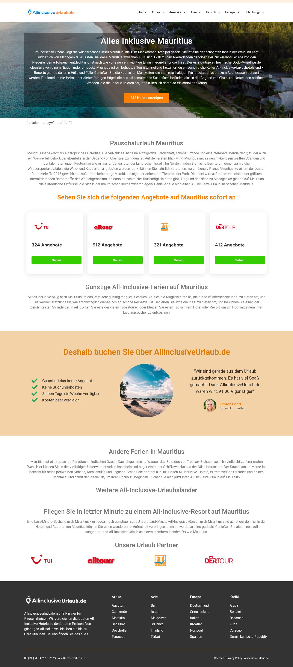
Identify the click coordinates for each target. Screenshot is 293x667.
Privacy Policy (234, 658)
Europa (230, 12)
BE (31, 658)
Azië (193, 12)
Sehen (56, 260)
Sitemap (219, 658)
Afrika (155, 12)
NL (36, 658)
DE (25, 658)
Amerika (175, 12)
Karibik (211, 12)
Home (142, 12)
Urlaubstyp (252, 12)
